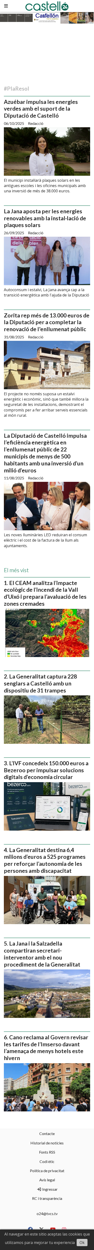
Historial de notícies (47, 1143)
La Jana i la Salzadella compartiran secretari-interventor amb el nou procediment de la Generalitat (42, 954)
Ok (82, 1242)
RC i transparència (47, 1198)
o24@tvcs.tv (47, 1213)
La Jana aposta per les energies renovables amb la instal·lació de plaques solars (45, 218)
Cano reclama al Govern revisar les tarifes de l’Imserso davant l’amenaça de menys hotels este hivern (46, 1047)
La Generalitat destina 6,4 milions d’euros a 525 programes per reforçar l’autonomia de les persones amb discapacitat (45, 860)
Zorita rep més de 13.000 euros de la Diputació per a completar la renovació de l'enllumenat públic (46, 322)
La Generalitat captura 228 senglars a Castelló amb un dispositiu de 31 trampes (40, 683)
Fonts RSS (47, 1152)
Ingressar (49, 1189)
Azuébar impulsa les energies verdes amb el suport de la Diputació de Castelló (41, 108)
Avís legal (47, 1179)
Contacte (47, 1133)
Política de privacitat (47, 1170)
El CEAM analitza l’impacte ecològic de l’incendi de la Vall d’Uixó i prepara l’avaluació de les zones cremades (45, 593)
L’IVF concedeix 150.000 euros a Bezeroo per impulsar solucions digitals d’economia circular (46, 770)
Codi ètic (47, 1161)
